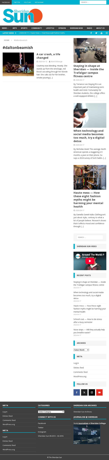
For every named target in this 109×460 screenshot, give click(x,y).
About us (100, 28)
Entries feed (79, 367)
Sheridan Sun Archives (83, 412)
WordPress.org (80, 376)
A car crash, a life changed (48, 55)
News (4, 28)
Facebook (6, 2)
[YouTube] (101, 33)
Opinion (62, 28)
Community (36, 28)
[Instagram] (106, 33)
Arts (15, 28)
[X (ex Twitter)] (84, 392)
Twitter (17, 2)
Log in (76, 363)
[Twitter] (96, 33)
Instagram (39, 2)
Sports (24, 28)
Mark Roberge (56, 61)
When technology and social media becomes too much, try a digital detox (89, 136)
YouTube (27, 2)
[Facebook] (91, 33)
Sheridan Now (76, 28)
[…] (51, 77)
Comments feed (80, 372)
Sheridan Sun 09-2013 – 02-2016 (50, 436)
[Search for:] (93, 2)
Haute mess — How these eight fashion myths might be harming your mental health (88, 199)
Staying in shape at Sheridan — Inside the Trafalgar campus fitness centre (89, 71)
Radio (89, 28)
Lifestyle (50, 28)
